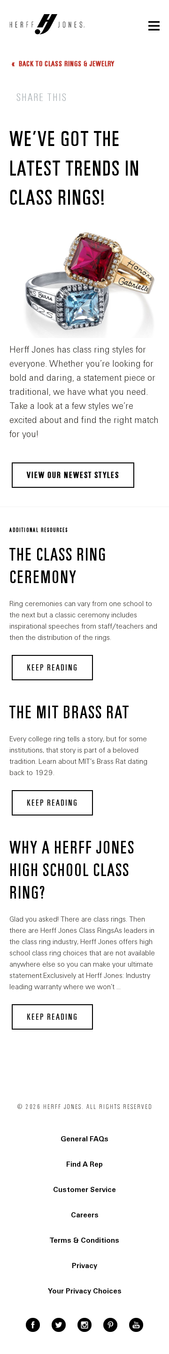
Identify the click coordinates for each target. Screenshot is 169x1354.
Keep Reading (52, 667)
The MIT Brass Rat (69, 712)
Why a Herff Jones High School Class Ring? (72, 870)
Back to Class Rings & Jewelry (66, 64)
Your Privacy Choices (85, 1291)
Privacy (84, 1265)
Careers (85, 1215)
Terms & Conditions (84, 1240)
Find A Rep (84, 1164)
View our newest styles (73, 475)
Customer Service (84, 1189)
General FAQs (84, 1139)
